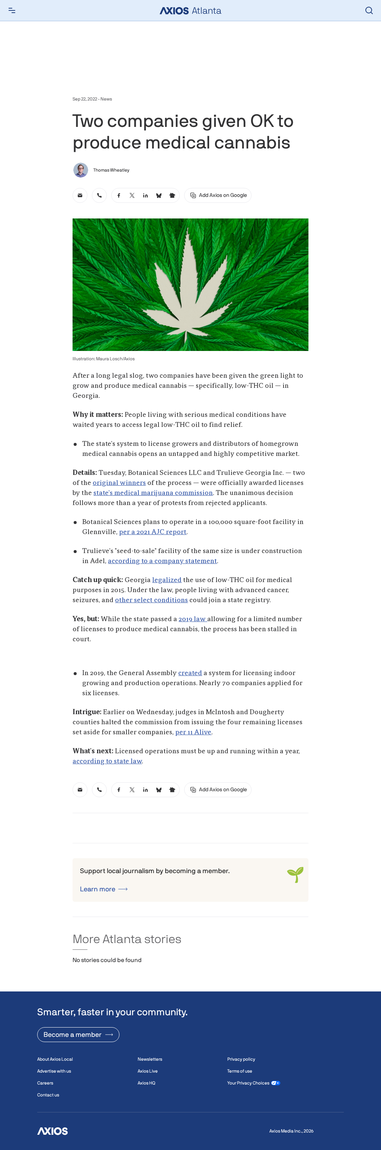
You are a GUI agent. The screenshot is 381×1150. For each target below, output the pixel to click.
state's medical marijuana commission (153, 493)
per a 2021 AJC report (152, 532)
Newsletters (150, 1059)
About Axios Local (55, 1059)
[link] (80, 195)
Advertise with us (54, 1071)
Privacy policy (241, 1059)
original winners (119, 483)
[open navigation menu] (11, 10)
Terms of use (239, 1071)
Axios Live (148, 1071)
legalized (167, 580)
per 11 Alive (193, 732)
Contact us (48, 1095)
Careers (45, 1083)
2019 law (193, 619)
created (190, 673)
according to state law (107, 761)
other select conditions (151, 600)
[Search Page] (369, 10)
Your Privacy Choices (248, 1083)
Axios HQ (146, 1083)
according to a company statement (162, 561)
